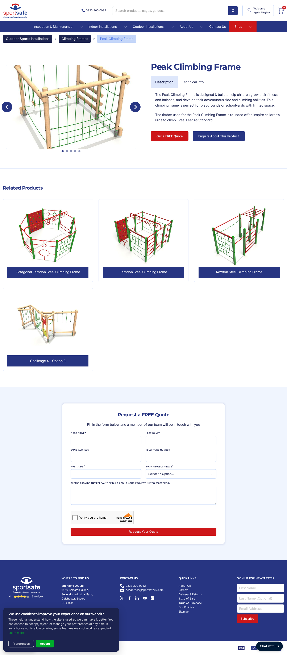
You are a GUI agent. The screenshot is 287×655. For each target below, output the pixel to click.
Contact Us (217, 27)
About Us (186, 27)
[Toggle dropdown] (81, 26)
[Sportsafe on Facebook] (129, 598)
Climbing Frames (75, 39)
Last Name (152, 433)
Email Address (80, 449)
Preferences (21, 643)
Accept (45, 643)
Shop (238, 27)
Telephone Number (158, 449)
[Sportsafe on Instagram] (152, 598)
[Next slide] (135, 107)
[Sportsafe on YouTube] (145, 598)
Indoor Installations (102, 27)
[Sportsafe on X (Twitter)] (122, 598)
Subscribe (247, 618)
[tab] (63, 151)
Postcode (77, 466)
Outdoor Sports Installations (27, 39)
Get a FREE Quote (170, 136)
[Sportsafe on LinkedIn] (137, 598)
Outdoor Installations (148, 27)
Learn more (16, 632)
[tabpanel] (217, 107)
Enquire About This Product (218, 136)
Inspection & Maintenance (52, 27)
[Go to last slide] (7, 107)
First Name (78, 433)
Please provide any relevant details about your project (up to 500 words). (121, 483)
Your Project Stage (159, 466)
